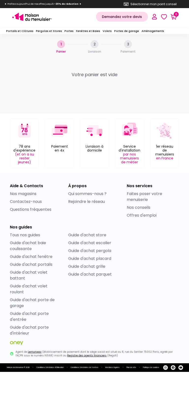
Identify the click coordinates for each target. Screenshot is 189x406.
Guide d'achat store (87, 235)
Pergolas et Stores (49, 31)
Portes (69, 31)
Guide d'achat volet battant (28, 275)
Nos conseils (138, 207)
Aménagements (153, 31)
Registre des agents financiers (87, 355)
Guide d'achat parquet (90, 274)
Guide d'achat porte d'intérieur (29, 330)
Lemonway (35, 352)
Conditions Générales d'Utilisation (50, 367)
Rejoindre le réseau (86, 201)
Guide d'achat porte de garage (32, 302)
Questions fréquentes (30, 209)
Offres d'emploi (142, 215)
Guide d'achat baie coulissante (28, 246)
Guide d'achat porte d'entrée (29, 316)
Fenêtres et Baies (88, 31)
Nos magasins (23, 193)
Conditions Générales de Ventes (84, 367)
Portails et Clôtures (19, 31)
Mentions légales (112, 367)
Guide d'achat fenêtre (31, 256)
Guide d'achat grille (86, 266)
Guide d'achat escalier (89, 243)
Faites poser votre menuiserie (144, 196)
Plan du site (131, 367)
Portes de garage (126, 31)
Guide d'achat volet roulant (28, 289)
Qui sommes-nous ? (87, 193)
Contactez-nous (26, 201)
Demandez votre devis (122, 16)
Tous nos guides (25, 235)
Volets (107, 31)
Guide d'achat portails (31, 264)
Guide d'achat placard (89, 258)
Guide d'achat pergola (89, 250)
